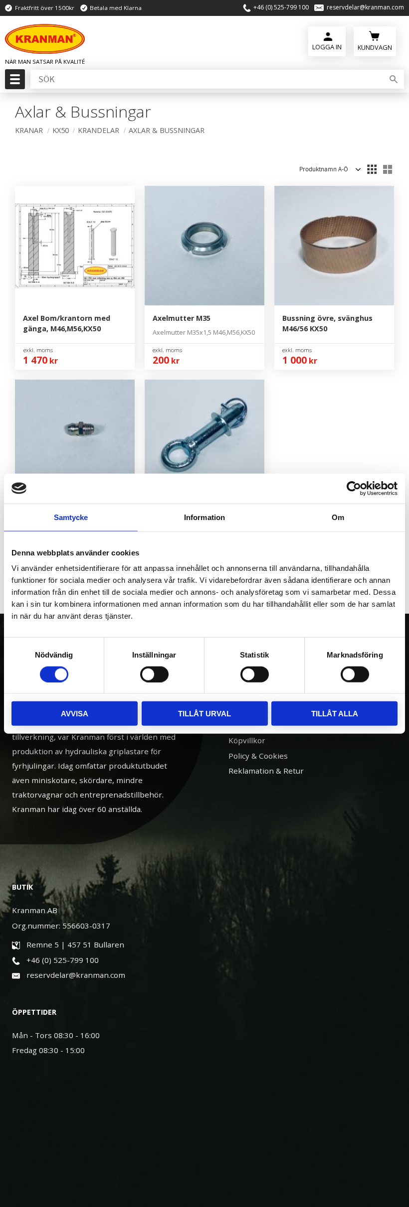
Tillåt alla (334, 713)
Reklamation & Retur (266, 771)
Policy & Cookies (258, 756)
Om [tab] (338, 517)
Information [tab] (204, 517)
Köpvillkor (246, 740)
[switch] (154, 674)
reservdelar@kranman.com (365, 7)
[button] (13, 82)
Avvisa (74, 713)
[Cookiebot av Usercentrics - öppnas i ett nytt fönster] (354, 488)
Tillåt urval (204, 713)
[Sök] (393, 79)
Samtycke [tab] (71, 517)
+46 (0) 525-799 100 (281, 7)
